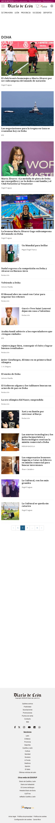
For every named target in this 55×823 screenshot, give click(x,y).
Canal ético (37, 819)
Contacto (27, 719)
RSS (27, 722)
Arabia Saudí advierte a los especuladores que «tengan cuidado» (26, 333)
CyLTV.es (28, 794)
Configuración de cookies (23, 819)
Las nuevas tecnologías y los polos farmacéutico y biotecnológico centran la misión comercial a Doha (37, 438)
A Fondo (27, 760)
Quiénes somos (27, 704)
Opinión (27, 766)
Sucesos (27, 757)
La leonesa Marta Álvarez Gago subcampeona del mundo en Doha (26, 232)
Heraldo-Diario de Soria (28, 790)
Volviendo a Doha (10, 282)
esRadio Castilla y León (28, 797)
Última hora (7, 13)
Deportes (47, 13)
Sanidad (27, 754)
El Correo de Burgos (27, 787)
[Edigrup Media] (27, 807)
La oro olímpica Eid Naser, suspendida (22, 399)
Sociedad (37, 13)
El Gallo (27, 769)
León (17, 13)
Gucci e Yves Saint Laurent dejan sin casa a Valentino (36, 310)
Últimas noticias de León (27, 772)
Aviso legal (12, 816)
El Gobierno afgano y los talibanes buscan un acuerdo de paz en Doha (26, 387)
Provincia (26, 13)
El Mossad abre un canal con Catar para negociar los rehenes (23, 295)
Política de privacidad (24, 816)
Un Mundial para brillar (35, 245)
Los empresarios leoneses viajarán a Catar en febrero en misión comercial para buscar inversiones (37, 461)
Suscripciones (27, 710)
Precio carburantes (20, 1)
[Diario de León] (27, 6)
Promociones (27, 713)
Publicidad (27, 707)
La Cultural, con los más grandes (35, 482)
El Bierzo (27, 739)
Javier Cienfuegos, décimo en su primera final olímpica (26, 361)
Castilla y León (28, 748)
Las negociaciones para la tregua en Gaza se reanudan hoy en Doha (25, 130)
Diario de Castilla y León (27, 781)
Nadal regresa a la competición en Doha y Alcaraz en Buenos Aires (24, 270)
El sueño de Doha (10, 374)
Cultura (27, 751)
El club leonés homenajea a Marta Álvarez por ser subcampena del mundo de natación (26, 79)
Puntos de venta (27, 716)
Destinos (28, 763)
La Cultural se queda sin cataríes (35, 505)
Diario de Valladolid (27, 784)
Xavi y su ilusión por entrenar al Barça (33, 413)
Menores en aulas (35, 1)
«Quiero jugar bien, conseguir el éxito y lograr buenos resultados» (26, 347)
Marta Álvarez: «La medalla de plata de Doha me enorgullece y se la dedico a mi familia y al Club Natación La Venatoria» (26, 181)
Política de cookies (40, 816)
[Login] (52, 6)
